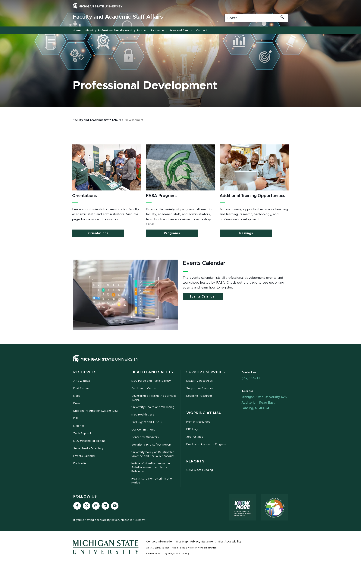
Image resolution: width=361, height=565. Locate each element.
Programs (172, 233)
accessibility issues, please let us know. (120, 520)
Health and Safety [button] (152, 372)
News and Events (180, 30)
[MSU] (106, 362)
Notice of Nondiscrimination (202, 548)
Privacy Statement (203, 541)
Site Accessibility (230, 541)
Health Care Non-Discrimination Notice (152, 480)
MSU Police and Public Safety (151, 381)
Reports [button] (195, 461)
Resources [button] (85, 372)
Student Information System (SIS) (95, 411)
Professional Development (115, 30)
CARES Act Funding (199, 470)
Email (77, 403)
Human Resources (198, 422)
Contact (201, 30)
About (89, 30)
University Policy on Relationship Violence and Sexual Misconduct (153, 454)
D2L (76, 418)
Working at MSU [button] (203, 413)
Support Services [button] (205, 372)
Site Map (182, 541)
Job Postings (194, 437)
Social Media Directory (88, 448)
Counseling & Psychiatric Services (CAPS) (153, 398)
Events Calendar (203, 296)
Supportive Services (199, 388)
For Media (79, 463)
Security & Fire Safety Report (151, 444)
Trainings (245, 233)
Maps (76, 396)
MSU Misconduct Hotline (89, 441)
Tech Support (82, 433)
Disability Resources (199, 381)
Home (77, 30)
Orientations (98, 233)
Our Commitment (143, 429)
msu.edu (181, 548)
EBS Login (193, 429)
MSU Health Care (142, 414)
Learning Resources (199, 396)
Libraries (78, 426)
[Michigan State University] (98, 5)
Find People (81, 388)
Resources (158, 30)
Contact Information (160, 541)
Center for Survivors (145, 437)
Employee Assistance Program (206, 444)
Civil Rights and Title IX (147, 422)
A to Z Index (81, 381)
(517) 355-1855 (252, 378)
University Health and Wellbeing (152, 407)
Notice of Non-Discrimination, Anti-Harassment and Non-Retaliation (151, 467)
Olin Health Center (144, 388)
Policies (141, 30)
